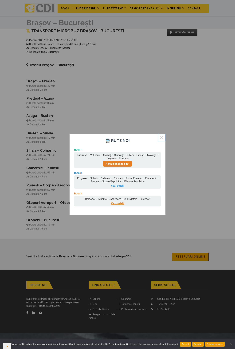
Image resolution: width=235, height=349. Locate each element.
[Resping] (231, 344)
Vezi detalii (117, 185)
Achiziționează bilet (117, 163)
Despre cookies (215, 344)
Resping (198, 344)
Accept (185, 344)
